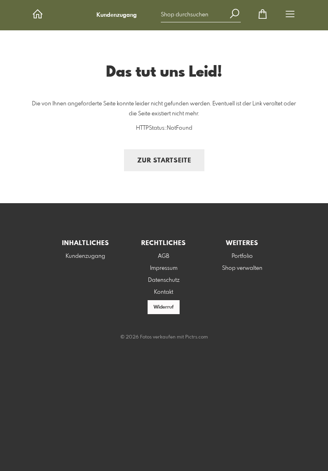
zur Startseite (164, 160)
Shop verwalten (242, 268)
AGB (163, 256)
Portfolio (242, 256)
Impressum (164, 268)
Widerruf (164, 307)
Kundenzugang (116, 15)
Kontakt (163, 292)
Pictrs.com (196, 337)
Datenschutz (164, 280)
